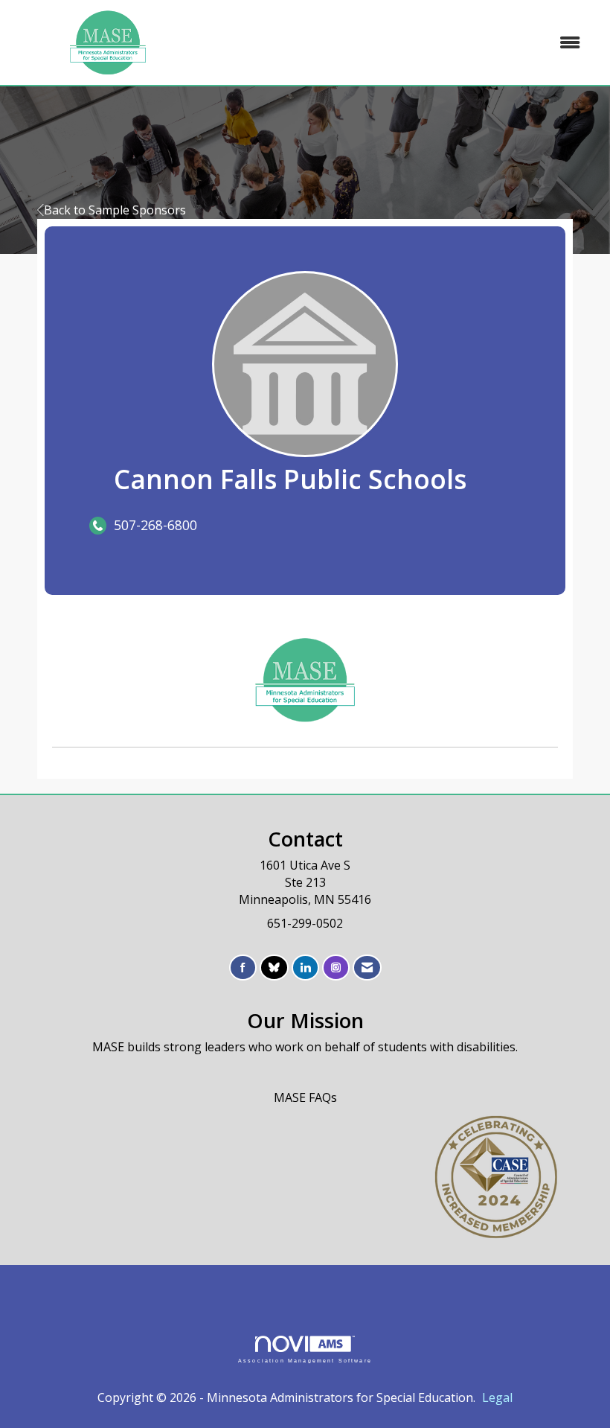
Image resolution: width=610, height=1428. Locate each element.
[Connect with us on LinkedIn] (305, 967)
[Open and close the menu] (400, 43)
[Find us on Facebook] (243, 967)
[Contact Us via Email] (367, 967)
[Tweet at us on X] (274, 967)
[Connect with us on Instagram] (336, 967)
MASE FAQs (305, 1097)
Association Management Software (305, 1360)
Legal (497, 1397)
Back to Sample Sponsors (115, 210)
